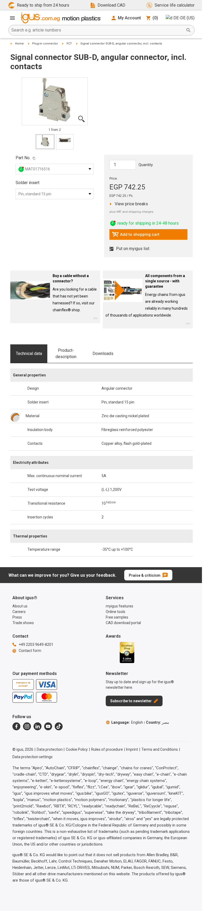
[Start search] (188, 30)
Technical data (29, 353)
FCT (69, 43)
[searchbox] (97, 30)
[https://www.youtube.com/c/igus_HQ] (48, 726)
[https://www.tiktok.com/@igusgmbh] (59, 726)
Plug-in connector (45, 43)
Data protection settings (32, 757)
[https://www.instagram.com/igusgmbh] (27, 726)
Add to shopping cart (135, 235)
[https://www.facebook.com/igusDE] (16, 726)
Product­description (66, 353)
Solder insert (27, 182)
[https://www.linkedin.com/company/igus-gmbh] (37, 726)
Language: (127, 722)
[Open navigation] (12, 18)
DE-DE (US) (184, 17)
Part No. (23, 157)
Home (19, 43)
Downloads (103, 353)
